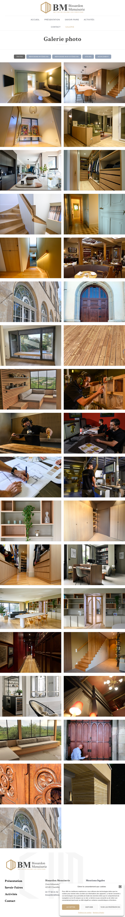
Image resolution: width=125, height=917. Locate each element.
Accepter (70, 907)
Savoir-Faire (72, 20)
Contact (56, 27)
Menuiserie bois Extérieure (67, 57)
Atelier (88, 57)
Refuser (89, 907)
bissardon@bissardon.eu (56, 895)
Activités (89, 20)
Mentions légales (98, 912)
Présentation (52, 20)
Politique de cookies (85, 912)
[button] (120, 886)
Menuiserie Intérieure (39, 57)
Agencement (103, 57)
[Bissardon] (62, 8)
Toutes (19, 57)
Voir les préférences (110, 907)
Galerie (69, 27)
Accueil (35, 20)
